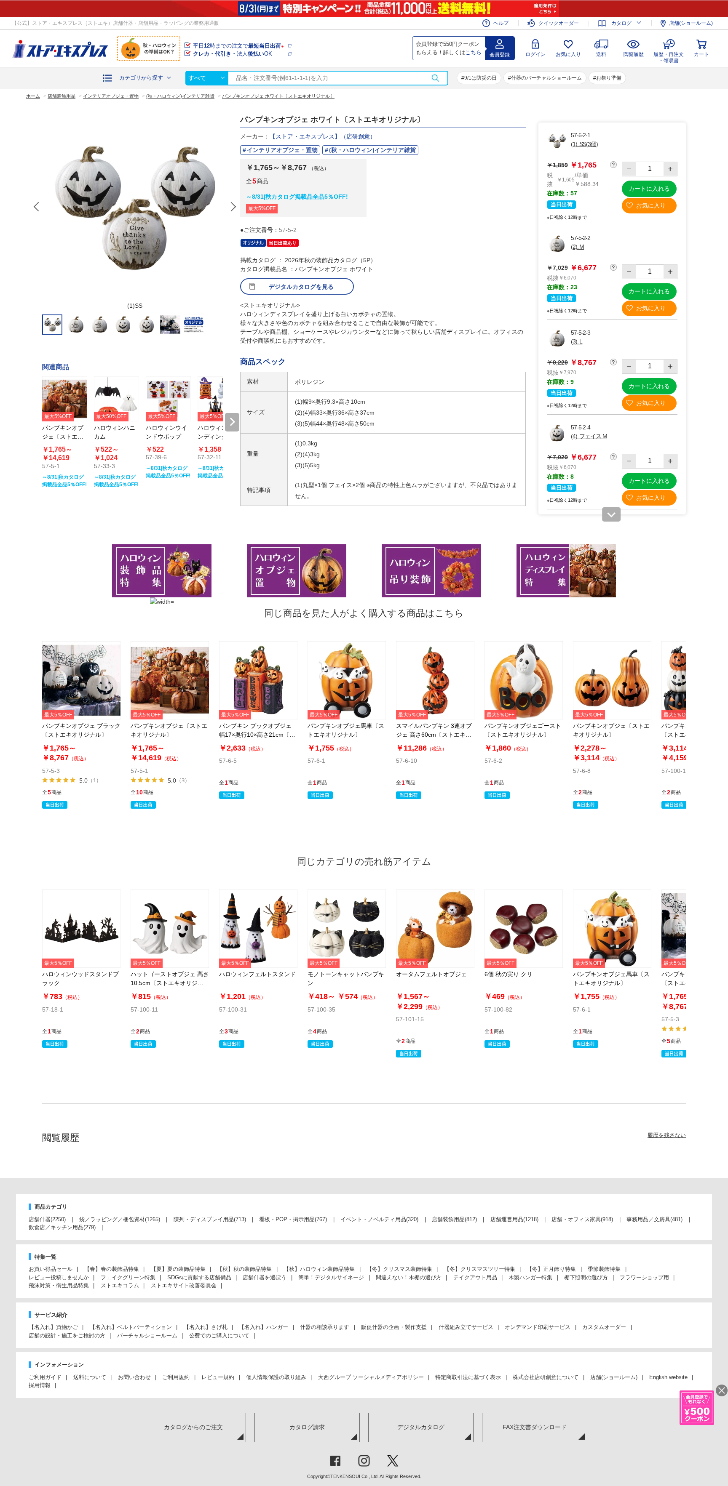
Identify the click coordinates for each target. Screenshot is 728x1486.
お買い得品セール (50, 1269)
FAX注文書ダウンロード (535, 1427)
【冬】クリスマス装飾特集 (399, 1269)
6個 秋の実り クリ (508, 974)
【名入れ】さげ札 (206, 1327)
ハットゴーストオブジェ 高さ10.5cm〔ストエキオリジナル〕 (170, 983)
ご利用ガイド (45, 1377)
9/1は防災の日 (480, 78)
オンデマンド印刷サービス (537, 1327)
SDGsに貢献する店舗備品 (199, 1277)
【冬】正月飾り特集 (551, 1269)
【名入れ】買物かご (53, 1327)
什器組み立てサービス (466, 1327)
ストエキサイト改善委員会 (184, 1285)
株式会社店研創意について (545, 1377)
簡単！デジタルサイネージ (331, 1277)
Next (233, 206)
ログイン (535, 54)
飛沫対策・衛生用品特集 (59, 1285)
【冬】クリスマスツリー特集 (479, 1269)
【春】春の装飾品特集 (111, 1269)
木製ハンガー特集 (530, 1277)
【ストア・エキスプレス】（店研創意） (323, 136)
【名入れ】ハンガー (263, 1327)
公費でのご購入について (219, 1335)
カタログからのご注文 (193, 1427)
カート (701, 54)
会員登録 (500, 55)
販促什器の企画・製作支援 (394, 1327)
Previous (37, 206)
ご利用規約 (176, 1377)
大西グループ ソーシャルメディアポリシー (371, 1377)
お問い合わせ (134, 1377)
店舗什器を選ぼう (264, 1277)
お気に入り (568, 54)
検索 (435, 78)
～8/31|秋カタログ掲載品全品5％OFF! (297, 196)
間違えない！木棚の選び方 (409, 1277)
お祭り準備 (608, 78)
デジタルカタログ (420, 1427)
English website (668, 1377)
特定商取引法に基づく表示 (468, 1377)
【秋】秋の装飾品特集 (244, 1269)
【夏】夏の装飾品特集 (178, 1269)
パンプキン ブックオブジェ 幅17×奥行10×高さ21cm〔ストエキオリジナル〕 (257, 734)
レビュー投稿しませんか (59, 1277)
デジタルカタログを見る (301, 286)
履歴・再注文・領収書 (668, 56)
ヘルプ (501, 23)
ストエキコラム (120, 1285)
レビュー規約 (217, 1377)
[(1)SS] (135, 206)
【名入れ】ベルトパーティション (131, 1327)
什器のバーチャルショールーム (546, 78)
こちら (473, 52)
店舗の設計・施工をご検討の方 (67, 1335)
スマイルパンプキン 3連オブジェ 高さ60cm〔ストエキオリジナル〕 (434, 734)
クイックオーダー (558, 23)
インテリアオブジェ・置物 (282, 149)
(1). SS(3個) (584, 144)
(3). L (576, 341)
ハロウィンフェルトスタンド (257, 974)
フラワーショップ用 (644, 1277)
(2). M (577, 246)
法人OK (232, 54)
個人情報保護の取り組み (276, 1377)
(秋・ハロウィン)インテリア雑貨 (372, 149)
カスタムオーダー (604, 1327)
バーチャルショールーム (147, 1335)
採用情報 (40, 1385)
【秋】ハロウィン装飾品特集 (319, 1269)
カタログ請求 (307, 1427)
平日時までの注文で (238, 46)
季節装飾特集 (604, 1269)
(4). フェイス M (589, 436)
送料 (601, 54)
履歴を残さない (667, 1135)
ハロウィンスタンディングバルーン (218, 436)
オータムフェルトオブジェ (431, 974)
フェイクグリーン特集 (128, 1277)
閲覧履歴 (634, 54)
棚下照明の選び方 (586, 1277)
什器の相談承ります (324, 1327)
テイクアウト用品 (475, 1277)
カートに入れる (649, 188)
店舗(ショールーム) (691, 23)
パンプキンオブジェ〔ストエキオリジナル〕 (62, 436)
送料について (89, 1377)
